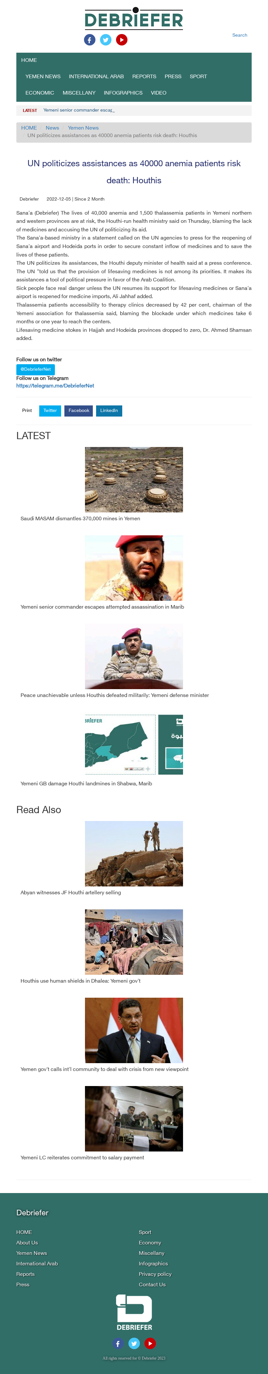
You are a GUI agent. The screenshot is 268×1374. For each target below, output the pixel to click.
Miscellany (79, 93)
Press (173, 77)
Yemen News (42, 77)
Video (158, 93)
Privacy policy (155, 1275)
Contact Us (152, 1285)
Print (27, 411)
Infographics (123, 93)
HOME (29, 61)
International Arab (96, 77)
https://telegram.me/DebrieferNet (55, 386)
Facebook (79, 411)
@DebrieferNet (36, 369)
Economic (39, 93)
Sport (198, 77)
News (52, 128)
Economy (150, 1243)
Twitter (50, 411)
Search (239, 35)
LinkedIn (109, 411)
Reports (144, 77)
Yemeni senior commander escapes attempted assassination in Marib (115, 110)
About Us (27, 1243)
